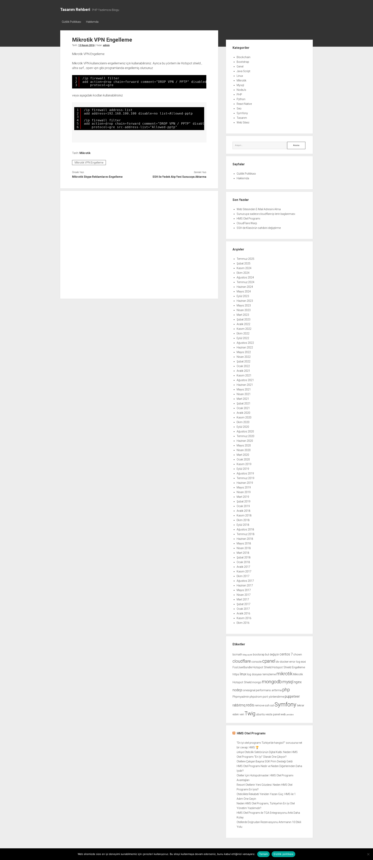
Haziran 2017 (245, 585)
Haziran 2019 (245, 482)
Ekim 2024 (243, 272)
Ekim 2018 (243, 520)
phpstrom (256, 696)
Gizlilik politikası (283, 854)
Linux (240, 75)
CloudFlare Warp (247, 223)
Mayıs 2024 (244, 291)
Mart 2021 (243, 398)
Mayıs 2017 (244, 590)
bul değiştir (272, 654)
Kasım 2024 (244, 268)
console (256, 661)
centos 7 (286, 654)
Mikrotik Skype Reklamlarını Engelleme (97, 176)
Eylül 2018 (243, 524)
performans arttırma (269, 690)
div (277, 661)
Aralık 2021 (243, 370)
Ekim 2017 (243, 576)
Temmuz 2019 (245, 478)
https (236, 674)
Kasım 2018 (244, 515)
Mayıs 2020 (244, 445)
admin (106, 45)
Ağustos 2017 (245, 580)
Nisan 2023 (244, 310)
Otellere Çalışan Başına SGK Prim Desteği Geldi (265, 761)
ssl (272, 705)
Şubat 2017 (243, 604)
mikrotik (284, 673)
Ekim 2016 (243, 622)
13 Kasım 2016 (86, 45)
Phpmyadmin (241, 696)
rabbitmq (239, 705)
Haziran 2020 (245, 440)
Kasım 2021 (244, 375)
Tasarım (242, 117)
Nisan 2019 (244, 492)
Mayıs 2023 (244, 305)
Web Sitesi (243, 122)
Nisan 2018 (244, 548)
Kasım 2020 (244, 417)
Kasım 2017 (244, 571)
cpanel (268, 661)
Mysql (240, 85)
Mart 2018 (243, 552)
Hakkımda (92, 21)
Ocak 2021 (243, 408)
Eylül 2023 (243, 296)
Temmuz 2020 (245, 436)
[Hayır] (368, 854)
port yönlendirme (273, 696)
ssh (267, 705)
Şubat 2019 (243, 501)
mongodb (272, 681)
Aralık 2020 (243, 412)
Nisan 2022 (244, 356)
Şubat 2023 (243, 319)
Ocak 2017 (243, 608)
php (286, 689)
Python (241, 99)
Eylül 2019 (243, 468)
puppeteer (292, 696)
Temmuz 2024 (245, 282)
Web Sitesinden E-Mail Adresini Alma (259, 209)
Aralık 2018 (243, 510)
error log (294, 661)
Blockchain (243, 57)
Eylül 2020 (243, 426)
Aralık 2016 (243, 613)
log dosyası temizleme (261, 674)
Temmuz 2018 (245, 534)
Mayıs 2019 (244, 487)
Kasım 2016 (244, 618)
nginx (298, 682)
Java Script (243, 71)
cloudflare (242, 661)
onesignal (249, 690)
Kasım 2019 (244, 464)
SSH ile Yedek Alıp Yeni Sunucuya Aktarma (179, 176)
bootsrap (259, 654)
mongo (256, 682)
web (283, 714)
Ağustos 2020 (245, 431)
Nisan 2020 (244, 450)
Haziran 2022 (245, 347)
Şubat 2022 (243, 361)
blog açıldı (247, 655)
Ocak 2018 (243, 562)
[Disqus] (139, 244)
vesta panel (272, 714)
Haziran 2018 (245, 538)
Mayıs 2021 (244, 389)
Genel (240, 66)
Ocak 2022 (243, 366)
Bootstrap (243, 61)
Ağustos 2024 (245, 277)
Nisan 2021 (244, 394)
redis (250, 705)
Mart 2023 (243, 314)
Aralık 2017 (243, 566)
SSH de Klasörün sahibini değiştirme (259, 227)
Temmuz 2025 (245, 258)
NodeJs (241, 89)
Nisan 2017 (244, 594)
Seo (239, 108)
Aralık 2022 (243, 324)
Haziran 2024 (245, 286)
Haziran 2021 (245, 384)
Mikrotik (85, 153)
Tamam (263, 854)
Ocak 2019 (243, 506)
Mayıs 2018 (244, 543)
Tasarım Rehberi (75, 9)
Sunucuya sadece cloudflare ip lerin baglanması (266, 213)
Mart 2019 (243, 496)
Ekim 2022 (243, 333)
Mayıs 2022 (244, 352)
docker (284, 661)
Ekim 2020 (243, 422)
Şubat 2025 (243, 263)
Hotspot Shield (262, 667)
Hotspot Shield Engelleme (288, 667)
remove (259, 705)
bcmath (237, 654)
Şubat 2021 (243, 403)
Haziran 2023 (245, 300)
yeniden (290, 714)
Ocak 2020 (243, 459)
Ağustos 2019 (245, 473)
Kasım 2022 (244, 328)
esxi (303, 661)
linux (243, 674)
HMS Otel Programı (248, 218)
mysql (287, 681)
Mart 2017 (243, 599)
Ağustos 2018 (245, 529)
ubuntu (260, 714)
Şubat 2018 (243, 557)
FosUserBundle (242, 667)
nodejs (237, 690)
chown (297, 654)
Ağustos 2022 (245, 342)
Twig (250, 713)
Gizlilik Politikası (71, 21)
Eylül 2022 (243, 338)
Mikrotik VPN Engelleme (89, 162)
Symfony (242, 113)
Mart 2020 (243, 454)
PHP (239, 94)
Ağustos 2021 (245, 380)
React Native (244, 103)
